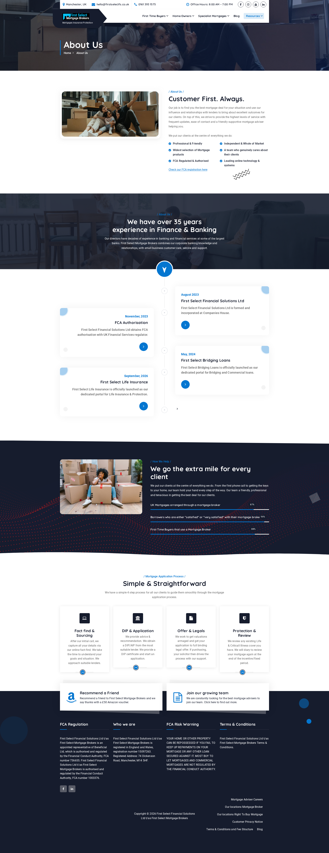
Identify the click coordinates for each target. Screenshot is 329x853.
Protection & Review (244, 633)
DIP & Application (138, 630)
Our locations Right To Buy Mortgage (240, 814)
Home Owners (182, 16)
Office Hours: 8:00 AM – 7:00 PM (212, 4)
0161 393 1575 (147, 4)
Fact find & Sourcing (85, 633)
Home (67, 53)
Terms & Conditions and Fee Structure (229, 829)
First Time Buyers (154, 16)
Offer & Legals (191, 630)
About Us (82, 53)
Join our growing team (207, 693)
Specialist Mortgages (212, 16)
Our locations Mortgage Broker (244, 806)
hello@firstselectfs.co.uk (113, 4)
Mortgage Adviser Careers (247, 799)
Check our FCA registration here (188, 169)
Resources (253, 16)
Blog (237, 16)
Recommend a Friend (99, 693)
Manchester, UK (76, 4)
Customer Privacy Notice (247, 821)
